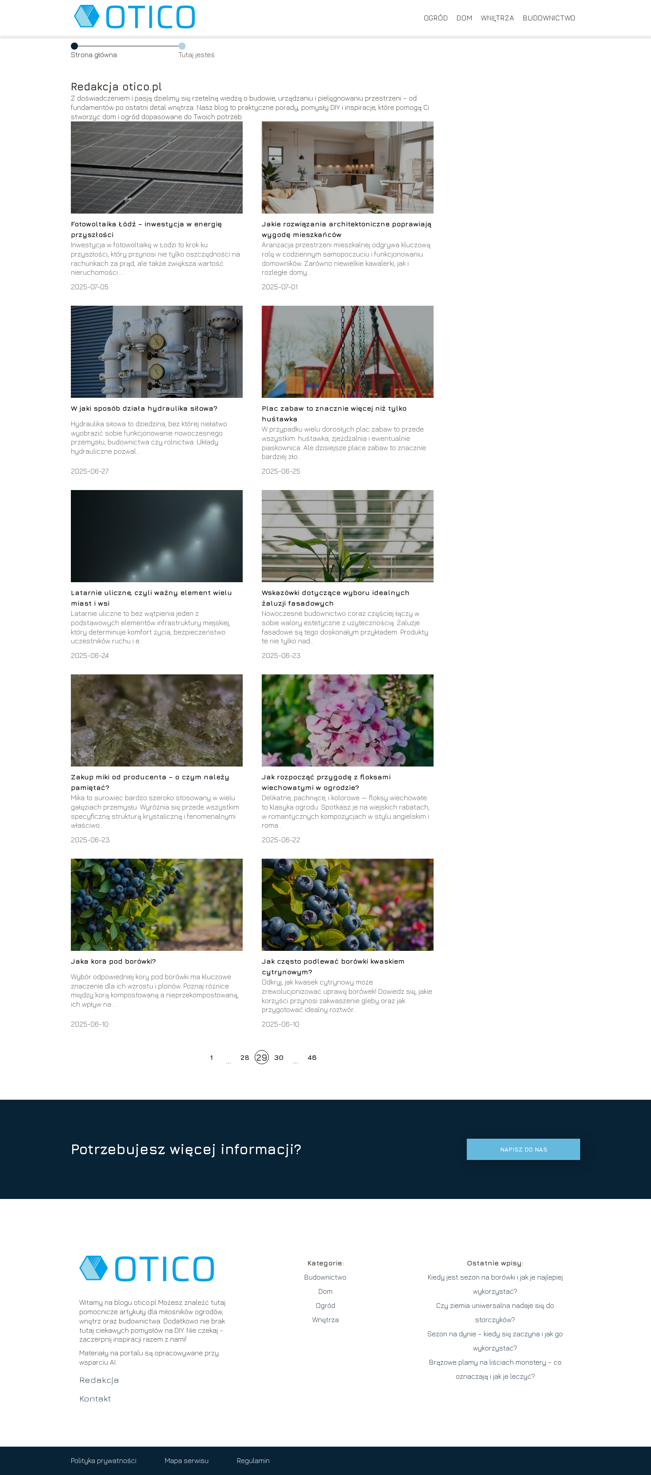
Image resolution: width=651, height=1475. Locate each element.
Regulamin (253, 1460)
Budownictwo (549, 18)
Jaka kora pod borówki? (113, 961)
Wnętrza (497, 18)
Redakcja (99, 1379)
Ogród (436, 18)
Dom (464, 18)
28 (244, 1057)
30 (278, 1057)
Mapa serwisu (187, 1460)
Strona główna (94, 54)
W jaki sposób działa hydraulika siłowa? (144, 408)
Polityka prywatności (103, 1460)
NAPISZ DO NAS (523, 1149)
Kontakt (95, 1398)
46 (312, 1057)
